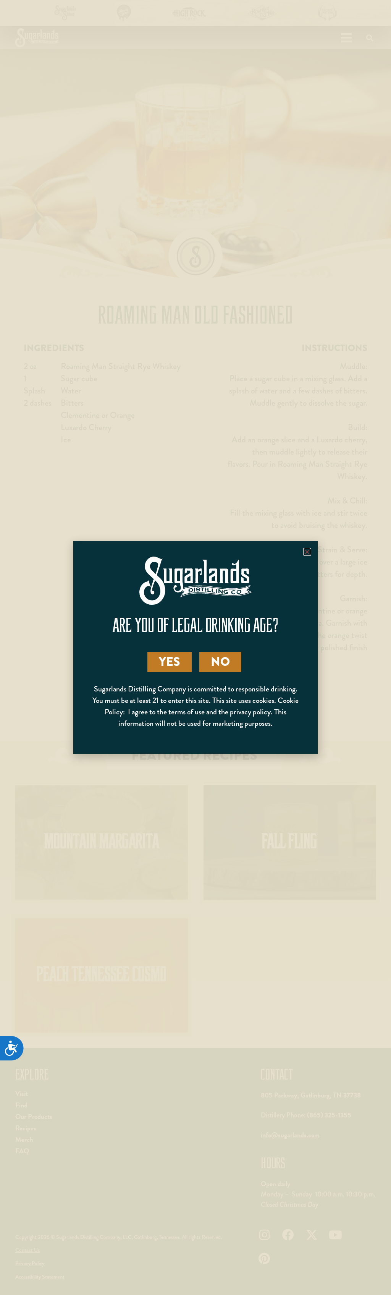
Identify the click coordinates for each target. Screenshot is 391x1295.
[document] (195, 647)
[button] (307, 552)
